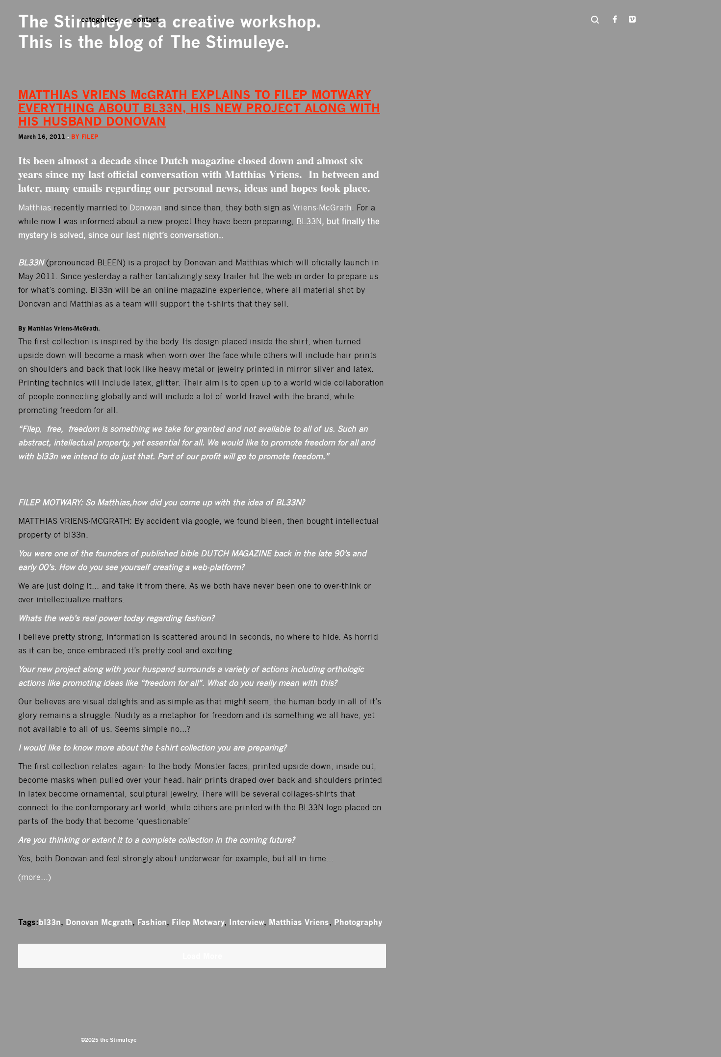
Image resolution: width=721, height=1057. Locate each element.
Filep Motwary (198, 922)
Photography (358, 922)
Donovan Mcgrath (99, 922)
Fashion (152, 922)
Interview (246, 922)
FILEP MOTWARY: (50, 502)
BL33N (309, 221)
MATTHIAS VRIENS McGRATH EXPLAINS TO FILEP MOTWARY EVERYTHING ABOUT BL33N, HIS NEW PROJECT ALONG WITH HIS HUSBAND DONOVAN (199, 108)
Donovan (145, 207)
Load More (202, 956)
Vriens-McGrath (322, 207)
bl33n (50, 922)
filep (89, 136)
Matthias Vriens (299, 922)
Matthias (34, 207)
